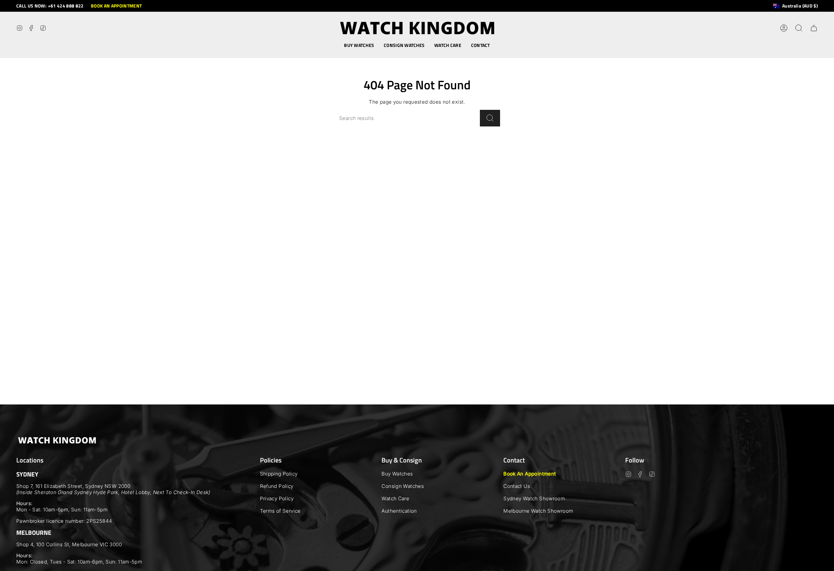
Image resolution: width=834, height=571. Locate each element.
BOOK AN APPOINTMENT (116, 5)
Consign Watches (402, 486)
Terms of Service (280, 511)
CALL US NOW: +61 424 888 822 (50, 5)
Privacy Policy (277, 498)
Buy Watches (397, 474)
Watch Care (395, 498)
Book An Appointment (529, 474)
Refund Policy (277, 486)
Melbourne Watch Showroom (538, 511)
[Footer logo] (57, 440)
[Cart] (813, 28)
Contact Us (516, 486)
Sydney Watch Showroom (534, 498)
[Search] (490, 118)
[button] (359, 45)
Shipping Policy (279, 474)
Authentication (399, 511)
